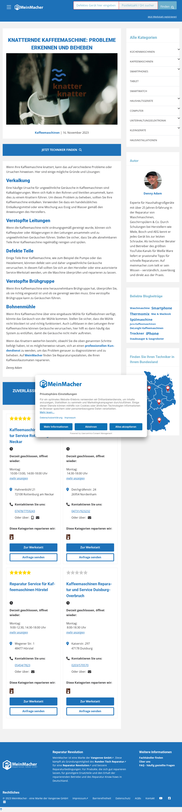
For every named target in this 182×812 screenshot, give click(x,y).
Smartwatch (138, 91)
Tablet (134, 81)
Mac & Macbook (161, 314)
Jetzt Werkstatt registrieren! (162, 16)
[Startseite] (29, 6)
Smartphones (139, 71)
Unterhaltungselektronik (148, 120)
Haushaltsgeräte (141, 100)
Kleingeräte (138, 130)
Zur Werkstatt (33, 547)
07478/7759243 (25, 511)
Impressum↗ (80, 798)
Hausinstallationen (143, 140)
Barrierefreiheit (102, 798)
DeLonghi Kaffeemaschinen (146, 328)
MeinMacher (34, 355)
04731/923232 (80, 511)
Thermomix (139, 314)
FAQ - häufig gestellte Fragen (157, 765)
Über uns (144, 761)
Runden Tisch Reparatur (109, 761)
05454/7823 (22, 665)
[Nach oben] (1, 809)
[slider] (20, 418)
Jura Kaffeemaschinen (143, 324)
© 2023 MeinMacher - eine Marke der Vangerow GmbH (35, 798)
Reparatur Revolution (76, 765)
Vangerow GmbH (101, 757)
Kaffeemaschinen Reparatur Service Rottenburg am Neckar (32, 435)
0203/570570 (80, 665)
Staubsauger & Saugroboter (147, 338)
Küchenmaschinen (142, 51)
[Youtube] (163, 798)
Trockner (137, 333)
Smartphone (161, 308)
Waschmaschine (140, 308)
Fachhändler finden (151, 757)
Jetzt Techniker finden (59, 150)
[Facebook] (172, 798)
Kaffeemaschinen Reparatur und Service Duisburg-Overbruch (89, 590)
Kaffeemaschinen (47, 133)
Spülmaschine (141, 319)
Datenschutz (123, 798)
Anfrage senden (33, 557)
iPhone (152, 333)
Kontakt (150, 798)
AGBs (138, 798)
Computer (136, 110)
